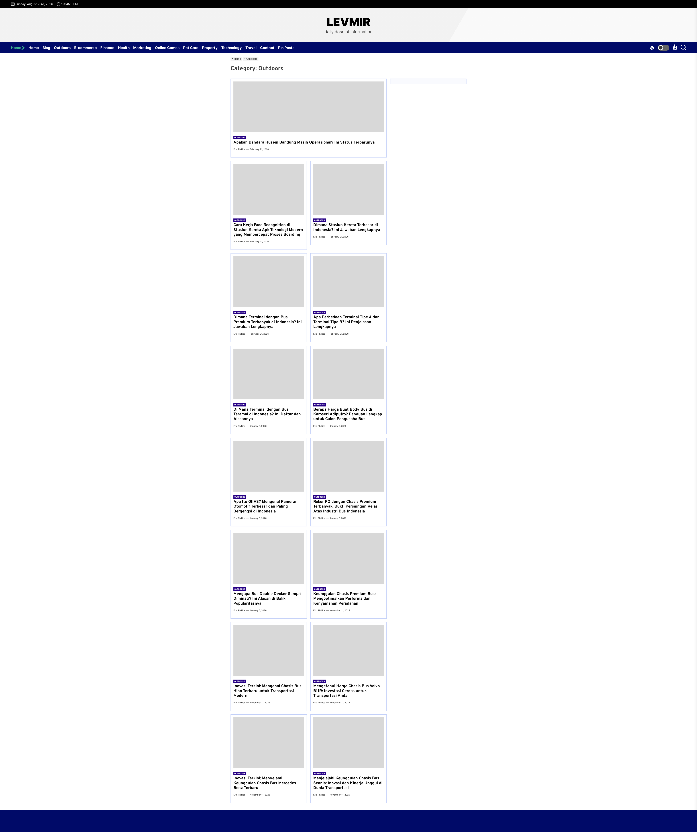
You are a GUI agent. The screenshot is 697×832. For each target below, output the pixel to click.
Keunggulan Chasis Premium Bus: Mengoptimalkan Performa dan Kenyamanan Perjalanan (344, 599)
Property (210, 48)
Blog (46, 48)
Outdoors (62, 48)
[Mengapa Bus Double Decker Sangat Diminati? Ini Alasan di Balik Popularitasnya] (268, 558)
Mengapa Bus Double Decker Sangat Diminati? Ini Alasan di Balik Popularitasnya (267, 599)
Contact (267, 48)
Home (16, 48)
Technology (231, 48)
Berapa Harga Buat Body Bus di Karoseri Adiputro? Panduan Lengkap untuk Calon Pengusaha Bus (347, 414)
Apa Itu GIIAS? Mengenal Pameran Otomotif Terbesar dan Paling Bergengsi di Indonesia (265, 506)
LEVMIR (348, 22)
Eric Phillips (239, 149)
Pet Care (190, 48)
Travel (250, 48)
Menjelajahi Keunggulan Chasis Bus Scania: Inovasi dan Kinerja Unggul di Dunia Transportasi (347, 783)
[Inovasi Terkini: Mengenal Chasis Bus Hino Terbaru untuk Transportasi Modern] (268, 650)
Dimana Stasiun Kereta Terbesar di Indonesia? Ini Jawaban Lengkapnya (346, 227)
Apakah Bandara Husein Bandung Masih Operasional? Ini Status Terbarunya (304, 142)
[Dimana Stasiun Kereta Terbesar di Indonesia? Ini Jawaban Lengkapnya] (348, 189)
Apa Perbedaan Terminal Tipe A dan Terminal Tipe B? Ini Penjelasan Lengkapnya (346, 322)
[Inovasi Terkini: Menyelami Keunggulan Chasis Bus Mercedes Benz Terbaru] (268, 742)
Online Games (167, 48)
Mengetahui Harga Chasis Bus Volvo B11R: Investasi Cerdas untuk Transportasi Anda (346, 691)
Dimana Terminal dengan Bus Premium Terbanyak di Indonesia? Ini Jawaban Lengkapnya (267, 322)
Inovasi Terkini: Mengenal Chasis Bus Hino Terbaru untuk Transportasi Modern (267, 691)
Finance (107, 48)
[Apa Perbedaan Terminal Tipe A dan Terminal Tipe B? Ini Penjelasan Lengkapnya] (348, 281)
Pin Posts (286, 48)
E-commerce (85, 48)
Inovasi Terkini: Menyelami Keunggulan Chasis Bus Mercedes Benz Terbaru (264, 783)
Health (124, 48)
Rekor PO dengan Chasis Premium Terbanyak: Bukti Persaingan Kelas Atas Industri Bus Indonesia (345, 506)
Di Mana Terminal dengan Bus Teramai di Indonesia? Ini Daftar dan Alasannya (267, 414)
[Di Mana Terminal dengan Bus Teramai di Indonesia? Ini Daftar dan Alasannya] (268, 374)
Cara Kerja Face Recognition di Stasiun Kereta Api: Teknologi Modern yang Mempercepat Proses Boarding (268, 230)
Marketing (142, 48)
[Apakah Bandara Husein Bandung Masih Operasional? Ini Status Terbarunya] (308, 106)
